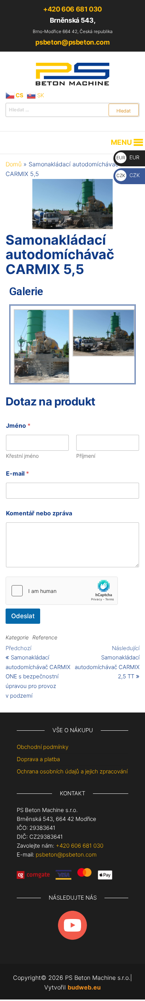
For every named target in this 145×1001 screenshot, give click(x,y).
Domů (14, 164)
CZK (128, 175)
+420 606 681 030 (72, 9)
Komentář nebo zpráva (39, 513)
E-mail (17, 473)
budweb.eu (84, 987)
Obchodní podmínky (42, 746)
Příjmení (85, 456)
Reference (44, 637)
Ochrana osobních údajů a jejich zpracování (72, 771)
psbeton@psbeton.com (72, 42)
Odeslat (23, 616)
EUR (127, 157)
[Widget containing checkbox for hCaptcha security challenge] (62, 591)
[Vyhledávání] (72, 110)
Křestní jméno (22, 456)
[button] (121, 142)
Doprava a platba (38, 759)
